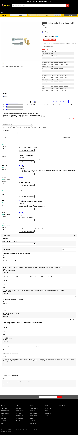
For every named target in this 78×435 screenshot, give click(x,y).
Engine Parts (18, 408)
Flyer (2, 12)
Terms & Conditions (34, 408)
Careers (31, 418)
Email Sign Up (33, 423)
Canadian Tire (47, 405)
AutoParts (3, 8)
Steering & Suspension (20, 416)
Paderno (46, 410)
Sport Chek (47, 411)
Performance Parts (19, 418)
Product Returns (33, 410)
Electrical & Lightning (20, 410)
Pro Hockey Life (48, 408)
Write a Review (55, 32)
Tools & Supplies (34, 8)
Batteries (9, 8)
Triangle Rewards (48, 413)
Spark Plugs (18, 420)
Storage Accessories (52, 8)
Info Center (61, 8)
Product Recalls (33, 411)
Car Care (18, 8)
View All (46, 415)
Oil (13, 8)
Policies (31, 405)
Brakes (17, 405)
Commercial (3, 420)
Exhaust (17, 411)
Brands (2, 421)
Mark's (46, 406)
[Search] (67, 5)
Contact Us (32, 420)
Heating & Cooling (19, 415)
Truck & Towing (43, 8)
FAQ (31, 421)
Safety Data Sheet (33, 413)
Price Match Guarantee (34, 406)
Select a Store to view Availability (49, 39)
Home (2, 19)
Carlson (44, 29)
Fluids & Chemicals (26, 8)
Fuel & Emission (19, 413)
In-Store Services (69, 8)
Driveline (17, 406)
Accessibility (32, 416)
